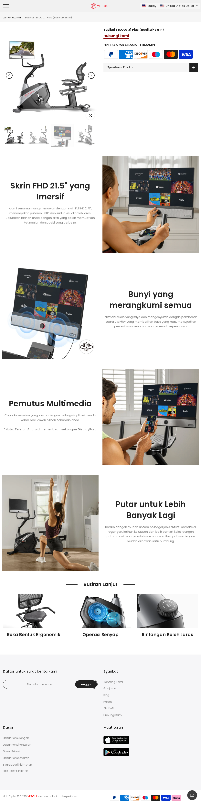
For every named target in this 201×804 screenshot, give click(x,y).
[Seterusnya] (91, 75)
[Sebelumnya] (9, 75)
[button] (170, 6)
